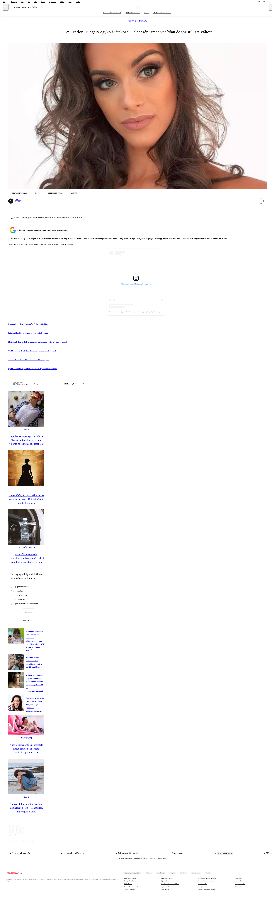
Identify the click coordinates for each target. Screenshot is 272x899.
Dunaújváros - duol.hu (166, 878)
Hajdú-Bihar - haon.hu (166, 887)
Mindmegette (14, 2)
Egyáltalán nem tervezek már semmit (25, 604)
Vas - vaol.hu (238, 881)
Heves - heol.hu (165, 889)
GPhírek (62, 2)
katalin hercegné (112, 13)
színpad (26, 488)
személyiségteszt (162, 13)
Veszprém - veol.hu (240, 884)
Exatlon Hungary (137, 21)
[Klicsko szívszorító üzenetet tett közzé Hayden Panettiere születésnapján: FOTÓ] (26, 725)
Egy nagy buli (18, 591)
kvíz (146, 13)
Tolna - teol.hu (238, 878)
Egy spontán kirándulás (21, 587)
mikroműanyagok (26, 547)
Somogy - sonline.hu (203, 887)
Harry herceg (133, 13)
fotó (37, 193)
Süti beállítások (225, 853)
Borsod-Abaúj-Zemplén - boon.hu (132, 887)
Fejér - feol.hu (164, 881)
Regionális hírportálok (132, 873)
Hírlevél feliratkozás (21, 853)
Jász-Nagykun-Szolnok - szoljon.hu (207, 878)
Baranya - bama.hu (129, 881)
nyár (26, 429)
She (29, 2)
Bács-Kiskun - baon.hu (130, 878)
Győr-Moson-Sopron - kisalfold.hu (170, 884)
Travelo (43, 2)
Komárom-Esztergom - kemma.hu (206, 881)
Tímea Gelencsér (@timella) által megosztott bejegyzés (127, 312)
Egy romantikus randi (20, 595)
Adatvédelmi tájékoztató (73, 853)
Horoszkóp (21, 7)
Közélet (148, 873)
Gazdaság (160, 873)
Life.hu (18, 200)
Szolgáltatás (196, 873)
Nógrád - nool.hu (202, 884)
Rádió (208, 873)
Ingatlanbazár (52, 2)
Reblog (70, 2)
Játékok (78, 2)
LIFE (66, 384)
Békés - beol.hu (128, 884)
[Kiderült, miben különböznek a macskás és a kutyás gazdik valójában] (16, 662)
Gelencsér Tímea (55, 193)
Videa (35, 2)
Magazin (172, 873)
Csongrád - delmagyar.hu (130, 889)
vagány (74, 193)
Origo (4, 2)
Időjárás (34, 7)
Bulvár (183, 873)
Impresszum (177, 853)
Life (22, 2)
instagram (26, 738)
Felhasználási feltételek (128, 853)
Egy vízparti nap (19, 599)
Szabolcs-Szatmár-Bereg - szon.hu (206, 889)
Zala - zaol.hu (238, 887)
